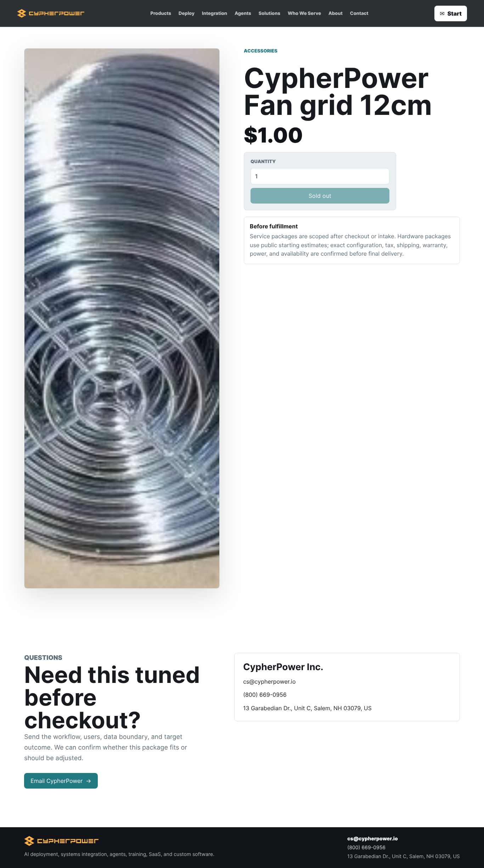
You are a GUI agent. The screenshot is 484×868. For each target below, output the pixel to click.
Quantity (263, 162)
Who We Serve (304, 13)
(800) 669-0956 (265, 694)
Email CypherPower (60, 780)
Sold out (320, 195)
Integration (214, 13)
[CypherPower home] (50, 13)
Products (161, 13)
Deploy (187, 13)
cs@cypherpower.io (269, 681)
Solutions (269, 13)
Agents (243, 13)
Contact (359, 13)
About (335, 13)
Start (451, 13)
